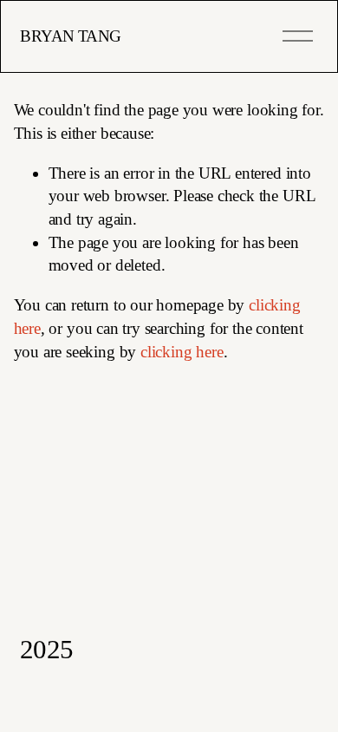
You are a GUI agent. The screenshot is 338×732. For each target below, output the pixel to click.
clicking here (182, 352)
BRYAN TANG (70, 36)
